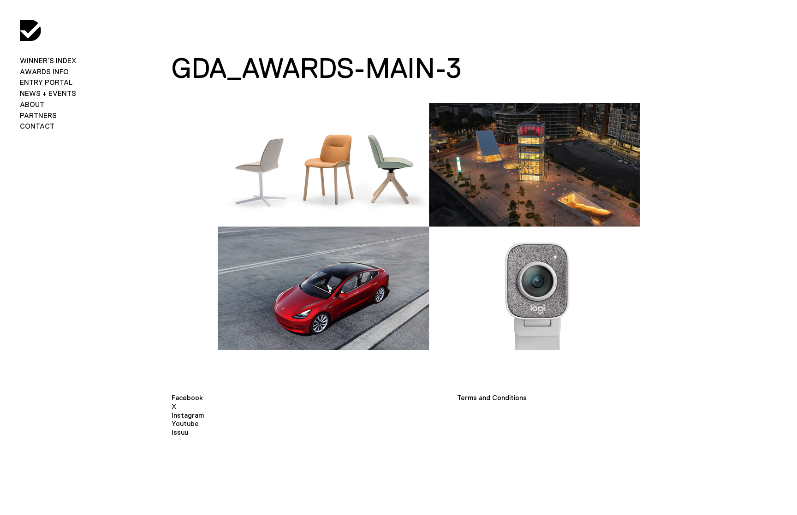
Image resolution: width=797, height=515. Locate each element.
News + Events (48, 93)
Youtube (185, 423)
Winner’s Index (48, 61)
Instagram (188, 415)
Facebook (187, 398)
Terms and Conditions (492, 398)
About (32, 104)
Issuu (180, 432)
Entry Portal (46, 82)
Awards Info (44, 72)
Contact (37, 126)
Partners (38, 115)
